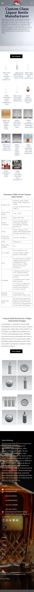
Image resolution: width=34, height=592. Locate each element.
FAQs (3, 549)
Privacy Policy (5, 579)
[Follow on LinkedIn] (13, 520)
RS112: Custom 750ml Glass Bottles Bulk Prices (28, 99)
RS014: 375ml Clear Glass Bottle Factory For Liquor (16, 124)
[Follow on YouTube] (17, 520)
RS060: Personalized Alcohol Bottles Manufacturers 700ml (6, 100)
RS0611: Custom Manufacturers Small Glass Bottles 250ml (28, 124)
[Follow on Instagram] (6, 520)
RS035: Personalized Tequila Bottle (6, 173)
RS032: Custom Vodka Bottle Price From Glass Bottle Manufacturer (28, 149)
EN (4, 527)
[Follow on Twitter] (10, 520)
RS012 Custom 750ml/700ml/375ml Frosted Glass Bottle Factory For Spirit (19, 75)
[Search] (32, 3)
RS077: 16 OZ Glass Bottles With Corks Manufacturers (6, 147)
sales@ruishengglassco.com (14, 489)
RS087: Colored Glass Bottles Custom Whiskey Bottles (16, 150)
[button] (2, 3)
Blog (3, 554)
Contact (4, 545)
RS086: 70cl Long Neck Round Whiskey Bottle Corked (6, 125)
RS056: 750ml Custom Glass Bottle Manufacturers (28, 75)
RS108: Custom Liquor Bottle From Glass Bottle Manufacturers (17, 175)
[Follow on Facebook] (3, 520)
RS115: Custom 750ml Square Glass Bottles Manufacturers (17, 98)
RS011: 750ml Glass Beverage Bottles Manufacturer (6, 76)
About (4, 540)
